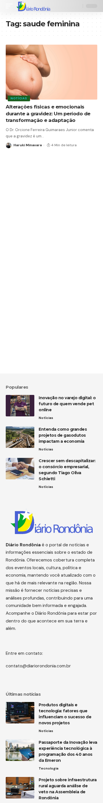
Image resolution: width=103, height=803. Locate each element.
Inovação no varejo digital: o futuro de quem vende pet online (67, 403)
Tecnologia (48, 768)
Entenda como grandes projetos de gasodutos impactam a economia (63, 435)
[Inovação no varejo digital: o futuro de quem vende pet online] (20, 405)
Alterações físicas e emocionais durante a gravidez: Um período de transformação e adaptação (48, 113)
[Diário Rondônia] (33, 6)
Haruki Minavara (27, 145)
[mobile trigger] (10, 6)
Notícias (19, 98)
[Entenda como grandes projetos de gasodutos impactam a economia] (20, 437)
